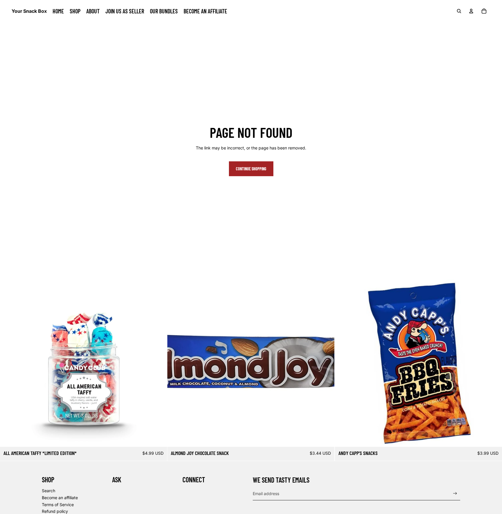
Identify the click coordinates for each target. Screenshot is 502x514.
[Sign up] (455, 493)
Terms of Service (58, 504)
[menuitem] (58, 11)
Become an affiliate (60, 497)
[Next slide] (158, 363)
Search (48, 490)
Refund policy (55, 511)
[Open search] (459, 11)
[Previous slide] (8, 363)
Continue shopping (251, 168)
